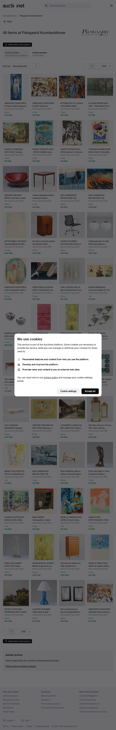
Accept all (90, 391)
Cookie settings (68, 391)
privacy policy (51, 377)
